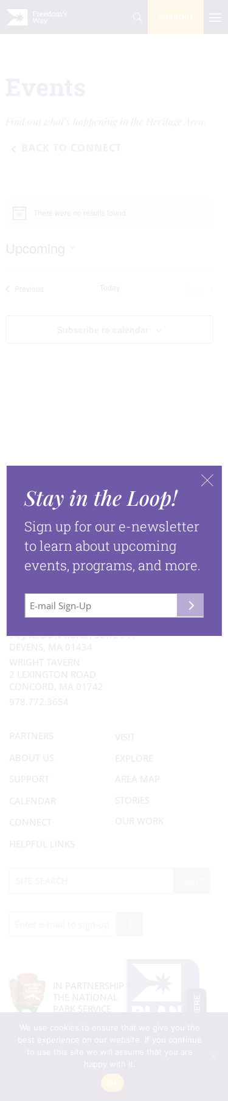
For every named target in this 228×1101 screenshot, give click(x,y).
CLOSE (207, 480)
